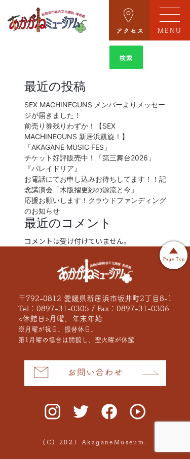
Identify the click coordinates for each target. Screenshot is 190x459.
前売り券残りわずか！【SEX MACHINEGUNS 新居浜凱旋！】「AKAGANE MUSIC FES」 (76, 136)
